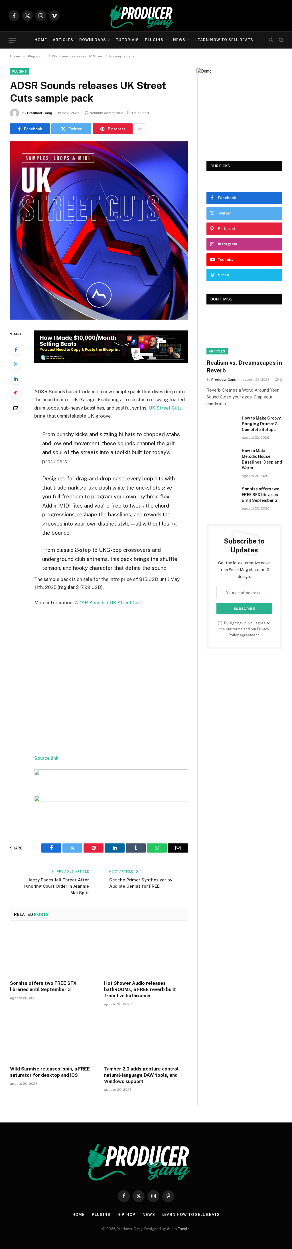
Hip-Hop (126, 1214)
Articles (63, 40)
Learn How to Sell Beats (224, 40)
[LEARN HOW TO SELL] (111, 361)
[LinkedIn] (15, 378)
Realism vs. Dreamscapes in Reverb (244, 366)
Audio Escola (178, 1229)
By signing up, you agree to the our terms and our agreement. (244, 629)
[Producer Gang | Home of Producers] (146, 15)
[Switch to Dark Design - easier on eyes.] (271, 40)
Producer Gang (39, 113)
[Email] (15, 408)
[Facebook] (15, 349)
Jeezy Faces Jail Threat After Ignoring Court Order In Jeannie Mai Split (56, 886)
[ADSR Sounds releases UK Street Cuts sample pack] (99, 318)
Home (41, 40)
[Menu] (12, 40)
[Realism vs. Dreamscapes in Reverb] (244, 333)
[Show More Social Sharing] (139, 128)
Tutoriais (127, 40)
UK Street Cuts (165, 408)
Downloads (92, 40)
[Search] (280, 40)
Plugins (154, 40)
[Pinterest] (15, 393)
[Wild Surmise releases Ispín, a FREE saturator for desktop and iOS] (52, 1037)
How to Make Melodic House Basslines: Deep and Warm (262, 459)
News (179, 40)
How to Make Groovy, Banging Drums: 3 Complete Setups (262, 424)
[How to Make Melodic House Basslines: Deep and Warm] (221, 457)
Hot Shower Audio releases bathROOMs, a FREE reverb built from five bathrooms (140, 990)
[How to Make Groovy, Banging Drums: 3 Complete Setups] (221, 425)
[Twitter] (15, 364)
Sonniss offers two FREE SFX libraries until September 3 (43, 986)
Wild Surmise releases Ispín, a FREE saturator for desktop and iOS (50, 1072)
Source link (46, 758)
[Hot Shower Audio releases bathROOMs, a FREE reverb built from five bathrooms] (146, 952)
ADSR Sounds (90, 603)
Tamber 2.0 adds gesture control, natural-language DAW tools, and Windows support (142, 1075)
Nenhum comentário (106, 113)
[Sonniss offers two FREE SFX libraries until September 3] (52, 952)
